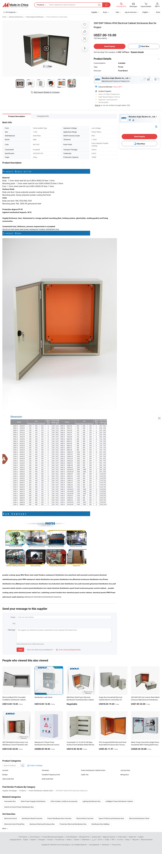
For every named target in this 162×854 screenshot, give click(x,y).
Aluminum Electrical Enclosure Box (42, 824)
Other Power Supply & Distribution (33, 801)
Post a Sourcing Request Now (68, 650)
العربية (94, 839)
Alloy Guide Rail (8, 779)
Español (33, 839)
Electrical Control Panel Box (14, 824)
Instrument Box (10, 801)
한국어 (100, 839)
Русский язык (59, 839)
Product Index (122, 837)
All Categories (11, 12)
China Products (35, 837)
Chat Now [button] (145, 46)
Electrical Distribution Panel (139, 818)
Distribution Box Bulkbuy (100, 824)
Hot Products (23, 837)
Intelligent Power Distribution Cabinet (119, 801)
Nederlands (85, 839)
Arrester (5, 770)
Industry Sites (96, 837)
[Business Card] (156, 126)
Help (117, 12)
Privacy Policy (116, 845)
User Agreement (94, 845)
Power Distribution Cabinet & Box (56, 17)
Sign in (157, 6)
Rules (158, 12)
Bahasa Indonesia (147, 839)
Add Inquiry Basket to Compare (47, 92)
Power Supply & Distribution (35, 17)
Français (50, 839)
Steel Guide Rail (47, 779)
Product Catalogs (35, 765)
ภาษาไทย (120, 839)
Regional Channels (109, 837)
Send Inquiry (109, 46)
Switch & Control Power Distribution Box (19, 807)
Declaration (105, 845)
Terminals (45, 770)
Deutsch (76, 839)
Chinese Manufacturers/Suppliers (52, 837)
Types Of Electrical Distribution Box (111, 818)
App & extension (131, 12)
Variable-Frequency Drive (51, 774)
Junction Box (125, 770)
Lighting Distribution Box (91, 801)
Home (4, 17)
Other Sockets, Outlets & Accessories (64, 801)
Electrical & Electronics (16, 17)
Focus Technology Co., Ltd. (65, 845)
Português (41, 839)
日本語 (107, 839)
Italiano (69, 839)
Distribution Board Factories (32, 818)
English (25, 839)
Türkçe (127, 839)
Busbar (5, 774)
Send (20, 650)
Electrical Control (10, 818)
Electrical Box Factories (84, 818)
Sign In (97, 105)
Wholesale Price (84, 837)
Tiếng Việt (135, 839)
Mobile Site (132, 837)
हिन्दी (113, 839)
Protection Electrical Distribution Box (73, 824)
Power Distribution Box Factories (59, 818)
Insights (140, 837)
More (4, 828)
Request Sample (137, 52)
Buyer (105, 12)
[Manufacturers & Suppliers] (15, 4)
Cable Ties (84, 774)
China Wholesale (71, 837)
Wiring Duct (124, 774)
